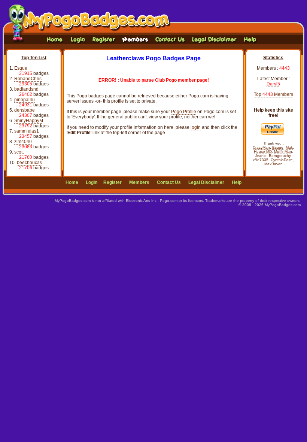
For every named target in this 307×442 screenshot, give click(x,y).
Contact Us (169, 182)
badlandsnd (26, 89)
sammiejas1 (26, 131)
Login (91, 182)
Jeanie (261, 156)
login (196, 127)
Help (236, 182)
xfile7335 (260, 160)
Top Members (273, 94)
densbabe (24, 110)
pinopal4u (24, 99)
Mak (289, 147)
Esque (20, 68)
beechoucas (29, 162)
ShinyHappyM (28, 120)
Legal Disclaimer (206, 182)
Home (72, 182)
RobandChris (28, 78)
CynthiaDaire (282, 160)
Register (112, 182)
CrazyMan (261, 147)
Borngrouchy (280, 156)
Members (139, 182)
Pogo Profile (183, 111)
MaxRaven (273, 164)
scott (19, 152)
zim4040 (23, 141)
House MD (263, 151)
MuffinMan (283, 151)
